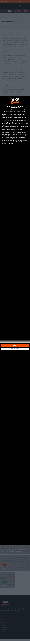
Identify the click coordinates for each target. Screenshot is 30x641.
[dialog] (15, 320)
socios (15, 109)
